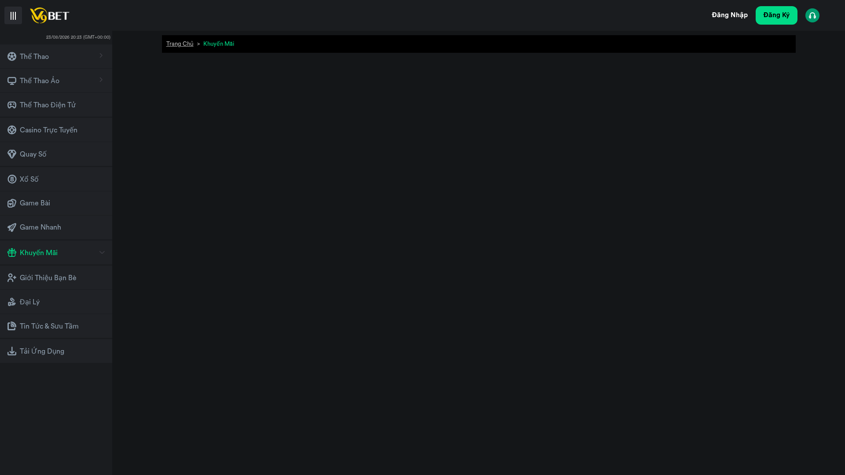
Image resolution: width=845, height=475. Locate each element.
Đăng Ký (777, 15)
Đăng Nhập (730, 15)
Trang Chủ (180, 44)
